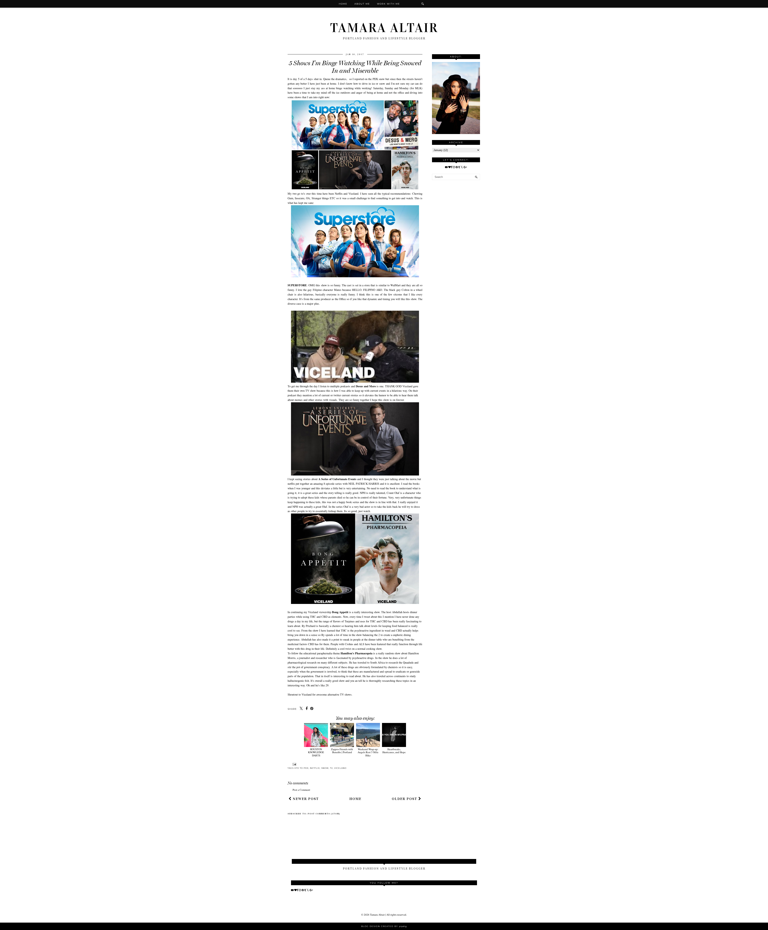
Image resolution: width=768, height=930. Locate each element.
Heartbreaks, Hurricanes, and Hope (394, 750)
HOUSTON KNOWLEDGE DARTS (316, 752)
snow (325, 768)
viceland (340, 768)
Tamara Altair (384, 28)
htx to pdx (301, 768)
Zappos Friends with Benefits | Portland (342, 750)
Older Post (405, 799)
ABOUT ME (362, 3)
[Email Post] (294, 764)
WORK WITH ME (388, 3)
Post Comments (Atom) (324, 814)
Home (343, 3)
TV (331, 768)
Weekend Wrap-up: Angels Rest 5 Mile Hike (368, 752)
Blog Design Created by (384, 926)
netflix (315, 768)
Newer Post (305, 799)
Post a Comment (301, 790)
